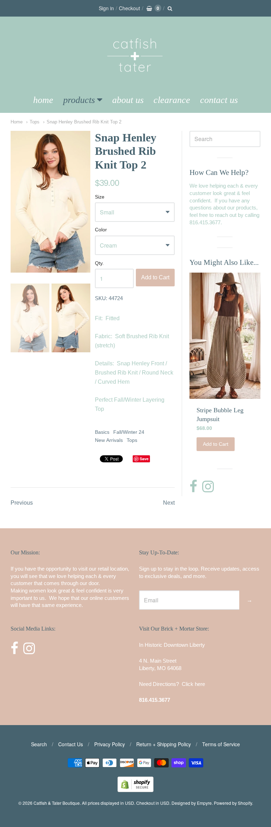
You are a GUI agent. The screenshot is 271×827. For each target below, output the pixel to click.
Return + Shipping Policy (163, 744)
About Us (128, 100)
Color (101, 229)
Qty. (99, 263)
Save (144, 458)
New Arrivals (109, 440)
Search (39, 744)
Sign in (106, 8)
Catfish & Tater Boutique (57, 803)
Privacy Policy (109, 744)
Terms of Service (221, 744)
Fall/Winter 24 (128, 432)
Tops (35, 121)
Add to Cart (155, 277)
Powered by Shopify (233, 803)
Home (43, 100)
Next (169, 503)
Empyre (204, 803)
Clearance (171, 100)
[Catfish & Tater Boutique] (135, 81)
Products (79, 100)
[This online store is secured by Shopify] (135, 790)
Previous (22, 503)
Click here (193, 684)
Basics (102, 432)
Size (99, 197)
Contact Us (219, 100)
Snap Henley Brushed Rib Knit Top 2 (84, 121)
